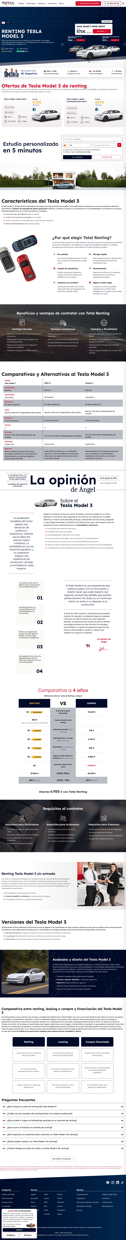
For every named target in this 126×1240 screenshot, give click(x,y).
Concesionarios (82, 1194)
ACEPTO (19, 1230)
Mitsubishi (61, 1210)
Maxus (59, 1194)
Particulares (31, 3)
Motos (61, 3)
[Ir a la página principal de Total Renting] (3, 23)
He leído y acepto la (78, 152)
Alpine (59, 1214)
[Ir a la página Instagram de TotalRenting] (112, 1183)
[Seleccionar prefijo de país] (65, 145)
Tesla (8, 22)
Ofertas (21, 3)
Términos (85, 1235)
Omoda (47, 1214)
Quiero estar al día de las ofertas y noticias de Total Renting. (82, 149)
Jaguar (33, 1194)
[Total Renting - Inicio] (8, 3)
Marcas (79, 1210)
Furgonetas (81, 1198)
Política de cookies (76, 1235)
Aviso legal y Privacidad (61, 1235)
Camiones (106, 1198)
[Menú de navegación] (123, 3)
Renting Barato (107, 1206)
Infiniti (59, 1198)
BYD (45, 1206)
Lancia (46, 1198)
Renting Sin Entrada (84, 1206)
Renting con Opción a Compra (88, 1202)
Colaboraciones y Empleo (45, 1235)
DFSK (46, 1210)
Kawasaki (34, 1198)
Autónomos (52, 3)
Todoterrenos (107, 1202)
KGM (46, 1202)
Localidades (6, 1206)
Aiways (60, 1206)
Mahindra (60, 1202)
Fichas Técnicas (7, 1198)
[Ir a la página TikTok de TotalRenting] (122, 1182)
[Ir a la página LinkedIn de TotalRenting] (117, 1183)
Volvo (33, 1202)
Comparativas (7, 1202)
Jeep (46, 1194)
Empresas (41, 3)
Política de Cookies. (9, 1226)
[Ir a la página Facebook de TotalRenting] (108, 1183)
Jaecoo (33, 1206)
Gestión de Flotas (8, 1194)
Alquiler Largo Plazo (109, 1194)
